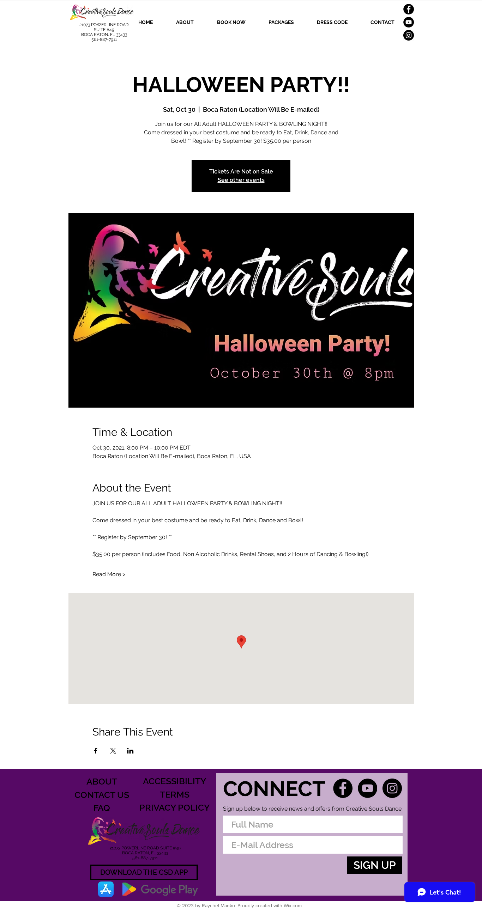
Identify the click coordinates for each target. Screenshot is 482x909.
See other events (241, 180)
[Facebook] (408, 9)
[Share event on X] (113, 751)
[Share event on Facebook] (95, 751)
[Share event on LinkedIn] (130, 751)
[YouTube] (408, 22)
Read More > (108, 574)
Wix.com (293, 905)
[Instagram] (408, 35)
